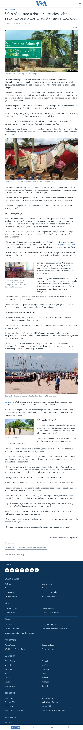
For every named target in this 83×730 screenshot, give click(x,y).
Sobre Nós (9, 698)
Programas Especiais (50, 625)
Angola (7, 588)
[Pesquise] (69, 727)
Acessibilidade (47, 706)
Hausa (7, 682)
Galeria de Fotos (48, 596)
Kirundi (45, 661)
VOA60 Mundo (48, 608)
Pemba (8, 402)
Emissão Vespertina (12, 629)
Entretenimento (48, 649)
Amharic (8, 665)
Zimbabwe (46, 686)
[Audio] (34, 727)
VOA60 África (10, 613)
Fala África (9, 625)
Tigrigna (45, 682)
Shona (44, 674)
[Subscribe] (32, 570)
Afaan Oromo (10, 661)
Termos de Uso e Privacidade (53, 710)
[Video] (51, 727)
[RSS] (37, 570)
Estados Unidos (11, 596)
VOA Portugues (11, 608)
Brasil (44, 588)
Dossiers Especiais (49, 592)
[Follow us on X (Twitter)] (22, 570)
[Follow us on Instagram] (17, 570)
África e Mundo (48, 584)
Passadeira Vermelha (50, 613)
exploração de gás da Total (65, 245)
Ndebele (45, 669)
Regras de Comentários (14, 710)
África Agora (10, 645)
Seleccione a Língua (50, 702)
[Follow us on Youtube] (12, 570)
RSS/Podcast (10, 706)
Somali (45, 678)
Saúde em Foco (48, 645)
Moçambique (10, 9)
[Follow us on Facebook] (7, 570)
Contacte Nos (10, 702)
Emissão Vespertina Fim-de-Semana (19, 633)
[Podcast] (27, 570)
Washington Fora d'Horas (15, 649)
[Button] (74, 28)
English (8, 674)
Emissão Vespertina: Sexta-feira (55, 629)
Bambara (8, 669)
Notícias (8, 584)
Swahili (45, 665)
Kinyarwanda (10, 686)
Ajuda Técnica (47, 698)
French (7, 678)
